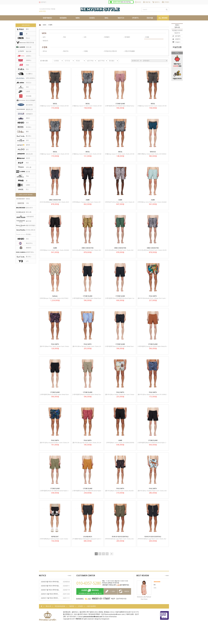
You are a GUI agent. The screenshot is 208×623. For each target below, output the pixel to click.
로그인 (139, 2)
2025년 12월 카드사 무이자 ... (50, 594)
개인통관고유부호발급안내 (177, 32)
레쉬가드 (65, 51)
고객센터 (166, 2)
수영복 (50, 25)
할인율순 (111, 60)
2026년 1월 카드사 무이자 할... (50, 590)
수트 (85, 37)
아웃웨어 (106, 37)
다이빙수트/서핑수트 (110, 51)
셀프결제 (177, 36)
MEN (44, 25)
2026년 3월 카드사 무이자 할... (50, 586)
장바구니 (157, 2)
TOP (176, 53)
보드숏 (45, 51)
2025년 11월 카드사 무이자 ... (50, 598)
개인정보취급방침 (60, 606)
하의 (64, 37)
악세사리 (45, 40)
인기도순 (67, 60)
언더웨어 (127, 37)
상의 (44, 37)
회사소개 (48, 606)
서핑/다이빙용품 (130, 51)
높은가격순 (101, 60)
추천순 (78, 60)
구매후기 (177, 42)
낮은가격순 (90, 60)
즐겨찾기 (43, 2)
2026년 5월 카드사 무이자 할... (50, 581)
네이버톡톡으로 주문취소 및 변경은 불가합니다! (90, 591)
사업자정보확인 (91, 606)
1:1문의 (118, 585)
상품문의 (177, 39)
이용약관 (71, 606)
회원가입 (147, 2)
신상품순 (56, 60)
